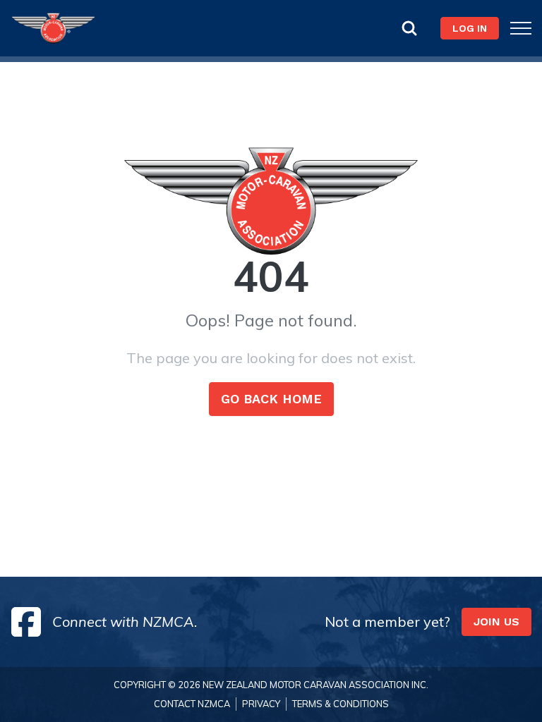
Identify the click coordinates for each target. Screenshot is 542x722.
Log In (469, 28)
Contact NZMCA (192, 703)
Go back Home (271, 398)
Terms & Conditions (340, 703)
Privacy (261, 703)
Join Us (496, 621)
